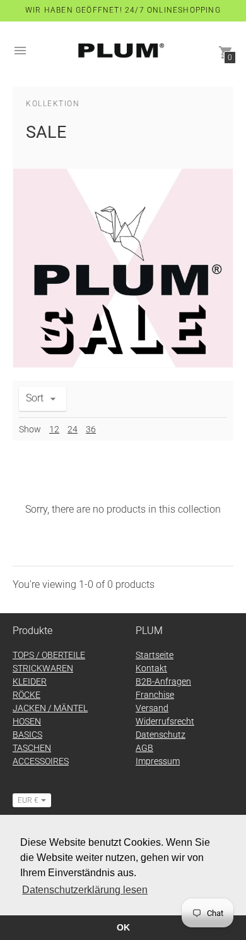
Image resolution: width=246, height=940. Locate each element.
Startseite (154, 655)
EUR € (28, 800)
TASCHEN (32, 748)
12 (54, 429)
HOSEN (27, 721)
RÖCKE (26, 695)
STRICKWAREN (43, 668)
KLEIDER (30, 681)
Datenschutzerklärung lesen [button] (85, 889)
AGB (144, 748)
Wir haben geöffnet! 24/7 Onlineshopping (123, 10)
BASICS (27, 734)
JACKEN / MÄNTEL (50, 708)
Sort (35, 398)
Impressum (158, 761)
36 (91, 429)
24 (72, 429)
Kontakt (151, 668)
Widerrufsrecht (165, 721)
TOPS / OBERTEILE (49, 655)
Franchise (155, 695)
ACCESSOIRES (41, 761)
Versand (152, 708)
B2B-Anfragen (163, 681)
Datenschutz (160, 734)
